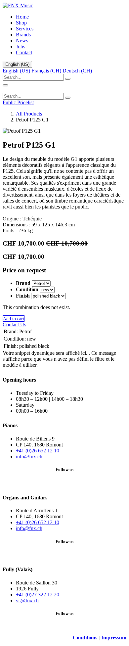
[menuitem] (22, 17)
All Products (29, 113)
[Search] (67, 98)
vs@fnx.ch (27, 600)
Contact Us (14, 324)
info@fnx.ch (29, 456)
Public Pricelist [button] (18, 102)
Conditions (85, 637)
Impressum (113, 637)
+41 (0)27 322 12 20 (37, 594)
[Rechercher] (67, 79)
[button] (13, 318)
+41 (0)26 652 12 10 (37, 450)
